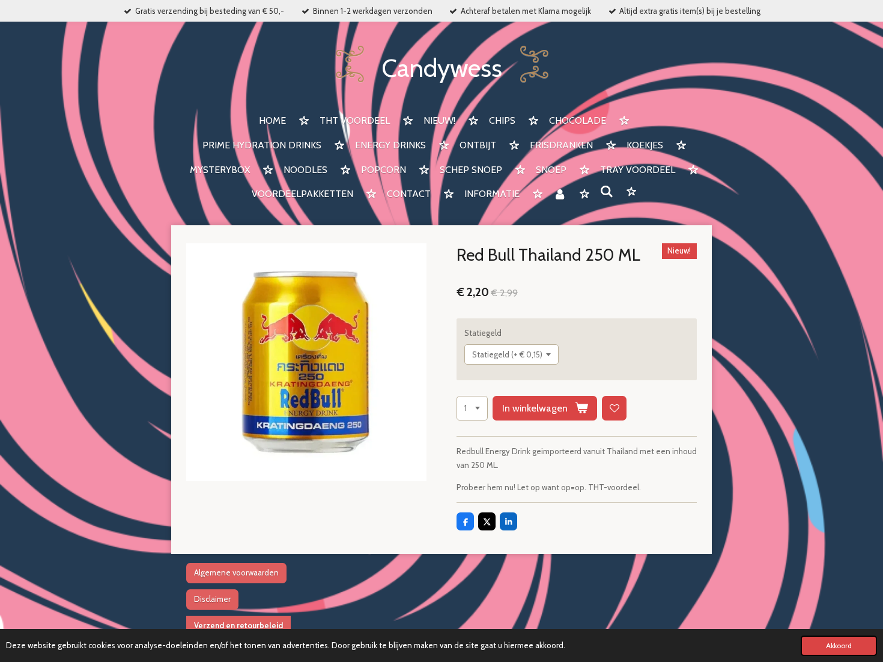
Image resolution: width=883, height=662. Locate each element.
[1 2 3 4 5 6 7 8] (472, 408)
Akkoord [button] (839, 646)
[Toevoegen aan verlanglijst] (614, 408)
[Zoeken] (606, 192)
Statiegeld (483, 333)
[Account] (559, 195)
